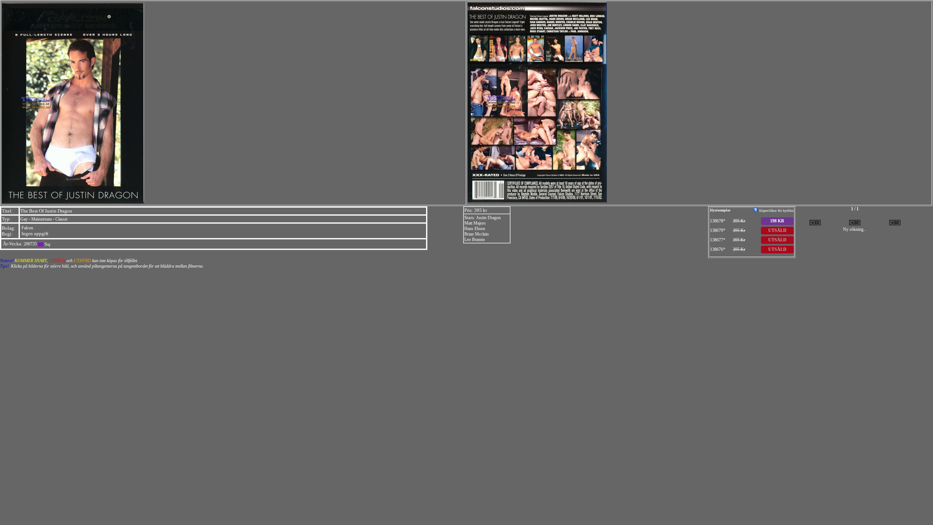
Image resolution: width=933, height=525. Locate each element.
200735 (30, 243)
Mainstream (41, 219)
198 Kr (777, 220)
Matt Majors (475, 223)
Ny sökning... (855, 229)
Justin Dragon (488, 217)
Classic (61, 219)
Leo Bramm (474, 239)
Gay (24, 219)
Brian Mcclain (476, 234)
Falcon (27, 227)
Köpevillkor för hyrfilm (776, 211)
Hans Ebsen (474, 228)
